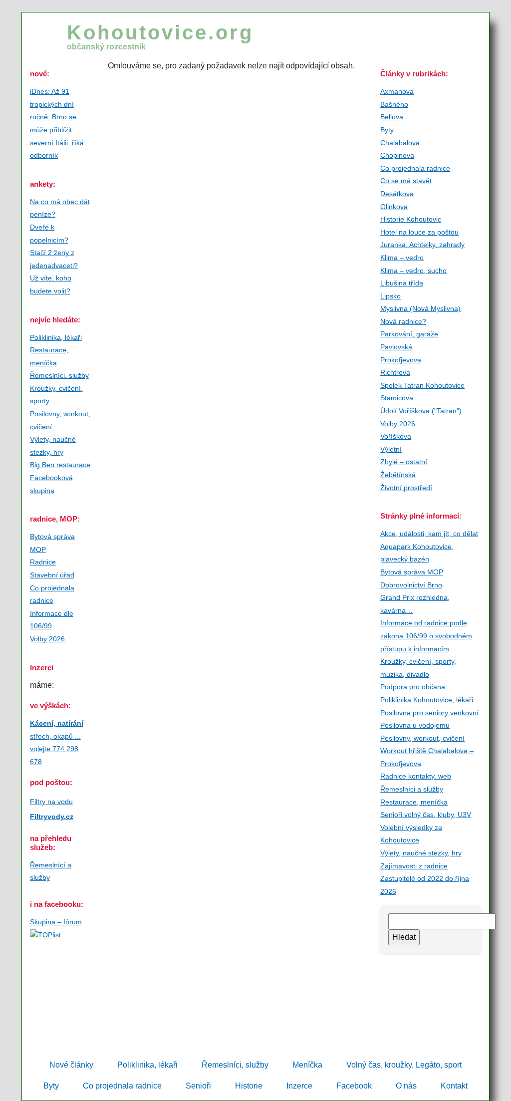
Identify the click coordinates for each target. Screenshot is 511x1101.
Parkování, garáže (409, 334)
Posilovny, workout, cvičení (422, 738)
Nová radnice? (403, 321)
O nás (406, 1086)
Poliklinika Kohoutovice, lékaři (426, 700)
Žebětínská (398, 475)
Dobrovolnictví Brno (411, 585)
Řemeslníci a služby (411, 789)
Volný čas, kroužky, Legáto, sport (404, 1065)
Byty (387, 130)
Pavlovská (396, 347)
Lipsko (390, 296)
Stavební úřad (52, 575)
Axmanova (397, 91)
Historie (248, 1086)
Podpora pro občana (412, 687)
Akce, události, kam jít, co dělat (429, 534)
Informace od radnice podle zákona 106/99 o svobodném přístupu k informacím (426, 635)
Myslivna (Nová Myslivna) (420, 308)
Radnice (43, 562)
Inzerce (299, 1086)
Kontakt (454, 1086)
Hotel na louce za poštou (419, 232)
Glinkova (394, 207)
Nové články (71, 1065)
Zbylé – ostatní (403, 462)
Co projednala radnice (415, 168)
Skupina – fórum (56, 922)
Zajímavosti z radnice (414, 866)
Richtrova (395, 372)
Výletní (391, 449)
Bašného (394, 104)
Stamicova (396, 398)
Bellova (391, 117)
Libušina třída (401, 283)
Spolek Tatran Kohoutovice (422, 385)
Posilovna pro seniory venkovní (429, 713)
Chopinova (397, 155)
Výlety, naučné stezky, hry (421, 853)
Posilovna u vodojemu (415, 725)
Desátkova (397, 194)
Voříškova (395, 436)
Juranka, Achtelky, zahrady (422, 245)
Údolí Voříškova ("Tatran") (421, 411)
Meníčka (307, 1065)
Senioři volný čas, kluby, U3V (425, 815)
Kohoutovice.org (160, 36)
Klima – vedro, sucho (413, 271)
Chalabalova (400, 143)
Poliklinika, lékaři (56, 337)
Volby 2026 (47, 639)
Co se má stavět (406, 181)
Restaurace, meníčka (414, 802)
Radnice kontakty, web (415, 776)
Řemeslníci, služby (59, 375)
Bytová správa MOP (411, 572)
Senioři (198, 1086)
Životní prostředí (406, 488)
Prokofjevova (400, 360)
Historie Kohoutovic (410, 219)
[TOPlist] (45, 934)
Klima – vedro (402, 258)
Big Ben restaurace (60, 465)
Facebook (354, 1086)
